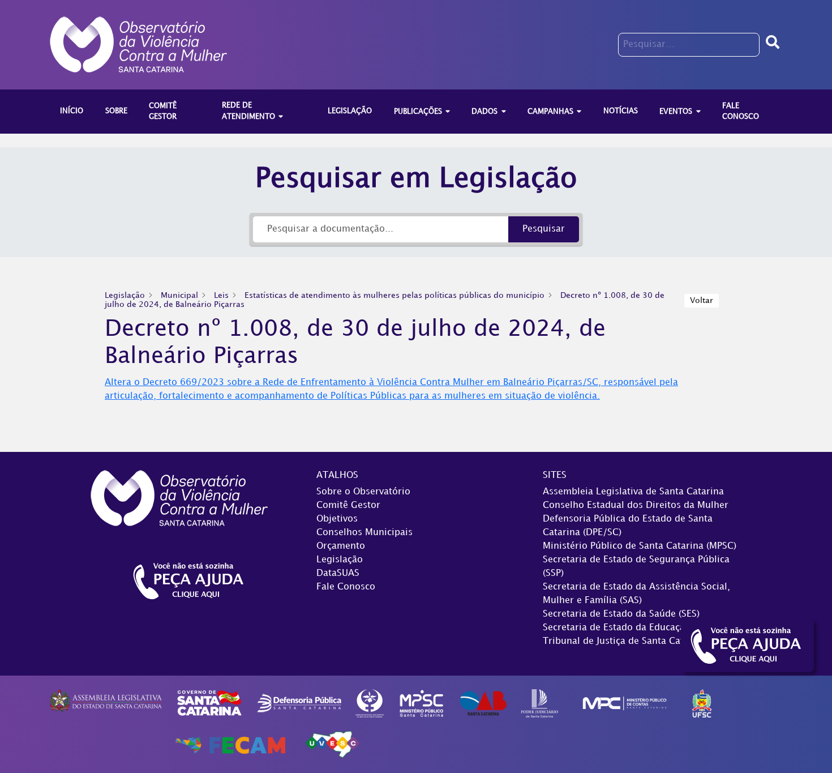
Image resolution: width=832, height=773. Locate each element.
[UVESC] (332, 745)
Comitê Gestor (348, 505)
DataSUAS (337, 573)
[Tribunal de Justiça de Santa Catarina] (540, 703)
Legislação (339, 560)
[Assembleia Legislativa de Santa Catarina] (105, 700)
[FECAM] (230, 745)
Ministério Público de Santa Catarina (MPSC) (639, 546)
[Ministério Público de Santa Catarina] (421, 703)
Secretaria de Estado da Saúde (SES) (621, 614)
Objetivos (337, 519)
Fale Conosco (345, 587)
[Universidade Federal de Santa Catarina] (702, 703)
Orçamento (340, 546)
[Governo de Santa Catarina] (209, 703)
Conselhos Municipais (364, 532)
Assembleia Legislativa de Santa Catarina (633, 492)
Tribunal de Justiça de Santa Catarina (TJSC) (639, 641)
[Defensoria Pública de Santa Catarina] (299, 703)
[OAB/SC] (483, 703)
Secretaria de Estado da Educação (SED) (629, 627)
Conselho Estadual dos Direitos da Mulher (635, 505)
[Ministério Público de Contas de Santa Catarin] (624, 703)
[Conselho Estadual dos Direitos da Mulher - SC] (369, 703)
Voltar (701, 300)
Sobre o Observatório (363, 492)
